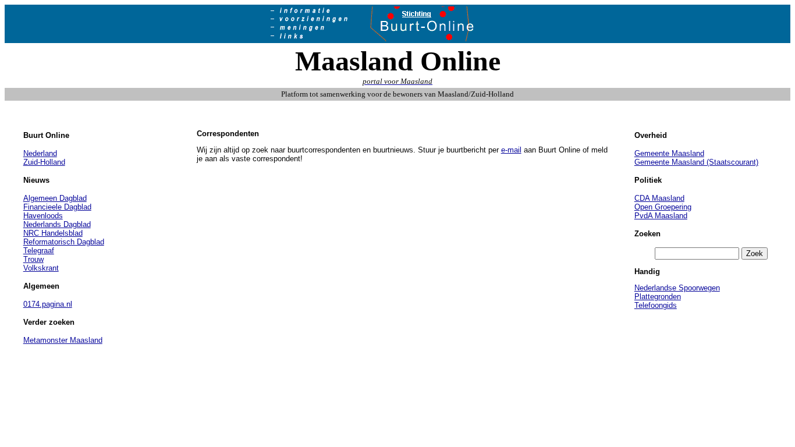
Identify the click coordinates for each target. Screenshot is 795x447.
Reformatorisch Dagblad (63, 241)
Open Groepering (662, 207)
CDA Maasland (659, 198)
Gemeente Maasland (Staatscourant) (696, 162)
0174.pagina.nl (47, 304)
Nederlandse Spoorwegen (677, 287)
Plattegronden (657, 296)
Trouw (33, 259)
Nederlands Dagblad (57, 224)
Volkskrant (41, 268)
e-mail (511, 150)
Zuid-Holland (44, 162)
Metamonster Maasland (62, 340)
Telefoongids (655, 305)
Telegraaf (38, 250)
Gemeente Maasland (669, 153)
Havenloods (43, 215)
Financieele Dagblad (57, 207)
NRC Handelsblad (53, 233)
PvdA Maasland (660, 215)
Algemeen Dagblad (55, 198)
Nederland (40, 153)
